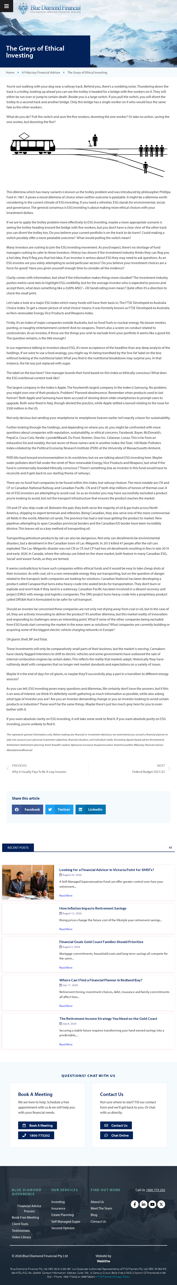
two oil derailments (114, 548)
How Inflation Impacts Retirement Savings (92, 908)
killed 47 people (122, 543)
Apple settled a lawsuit (119, 403)
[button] (27, 809)
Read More (66, 895)
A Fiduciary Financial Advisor (41, 72)
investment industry (120, 252)
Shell (24, 639)
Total (43, 639)
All (170, 847)
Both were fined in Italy (36, 403)
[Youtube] (152, 1204)
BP (31, 639)
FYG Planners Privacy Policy (113, 1276)
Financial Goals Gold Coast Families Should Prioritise (101, 942)
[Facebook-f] (135, 1204)
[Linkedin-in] (143, 1204)
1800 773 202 (155, 1190)
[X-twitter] (161, 1204)
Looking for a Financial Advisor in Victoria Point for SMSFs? (106, 870)
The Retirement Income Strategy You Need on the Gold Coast (108, 1018)
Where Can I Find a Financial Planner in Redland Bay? (100, 980)
